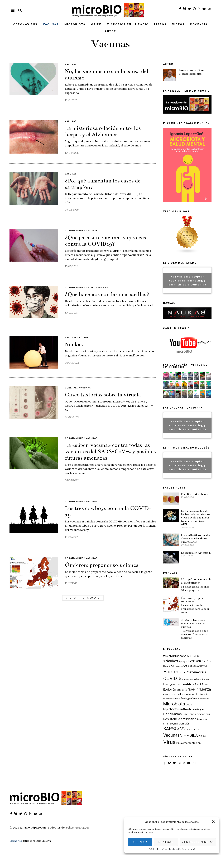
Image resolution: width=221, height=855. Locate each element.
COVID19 (172, 678)
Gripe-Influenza (198, 689)
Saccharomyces (170, 724)
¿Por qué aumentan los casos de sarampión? (102, 183)
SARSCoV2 (174, 728)
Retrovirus (202, 719)
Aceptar (140, 842)
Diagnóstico (202, 679)
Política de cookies (158, 849)
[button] (214, 822)
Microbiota (75, 24)
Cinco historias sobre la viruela (103, 394)
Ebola (205, 684)
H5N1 (165, 694)
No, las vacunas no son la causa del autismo (106, 74)
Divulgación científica (178, 684)
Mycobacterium (173, 709)
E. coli (198, 684)
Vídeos (178, 24)
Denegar (166, 842)
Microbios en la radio (128, 24)
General (71, 388)
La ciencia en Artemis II (196, 552)
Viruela (202, 736)
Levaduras (167, 699)
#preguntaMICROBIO (191, 661)
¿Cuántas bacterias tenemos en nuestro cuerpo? (193, 623)
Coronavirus (25, 24)
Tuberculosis (192, 729)
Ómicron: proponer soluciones (101, 565)
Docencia (199, 24)
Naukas (74, 344)
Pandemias (172, 714)
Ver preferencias (198, 842)
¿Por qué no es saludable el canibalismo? (196, 581)
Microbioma (204, 699)
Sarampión (183, 723)
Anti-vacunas (176, 666)
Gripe (96, 24)
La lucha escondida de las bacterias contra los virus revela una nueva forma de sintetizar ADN (195, 517)
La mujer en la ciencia (194, 694)
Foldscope (180, 690)
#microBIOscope (174, 656)
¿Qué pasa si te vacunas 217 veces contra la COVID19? (105, 240)
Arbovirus (202, 666)
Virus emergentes (186, 743)
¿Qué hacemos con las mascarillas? (107, 294)
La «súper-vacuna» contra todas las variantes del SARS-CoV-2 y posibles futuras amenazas (110, 451)
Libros (160, 24)
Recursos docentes (196, 714)
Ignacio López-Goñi (191, 70)
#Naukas (170, 661)
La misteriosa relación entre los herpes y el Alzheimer (103, 131)
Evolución (169, 689)
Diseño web (15, 840)
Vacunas (51, 24)
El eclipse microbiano (191, 73)
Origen (200, 709)
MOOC (189, 705)
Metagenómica (190, 698)
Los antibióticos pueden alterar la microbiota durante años (195, 539)
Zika (199, 743)
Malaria (176, 698)
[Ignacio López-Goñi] (169, 75)
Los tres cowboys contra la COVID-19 (108, 511)
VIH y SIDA (189, 735)
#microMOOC (193, 656)
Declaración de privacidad (182, 849)
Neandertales (190, 709)
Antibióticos (190, 665)
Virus (169, 742)
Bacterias (174, 672)
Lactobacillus (174, 694)
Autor (110, 31)
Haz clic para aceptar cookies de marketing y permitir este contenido (187, 280)
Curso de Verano (189, 679)
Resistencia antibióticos (180, 719)
